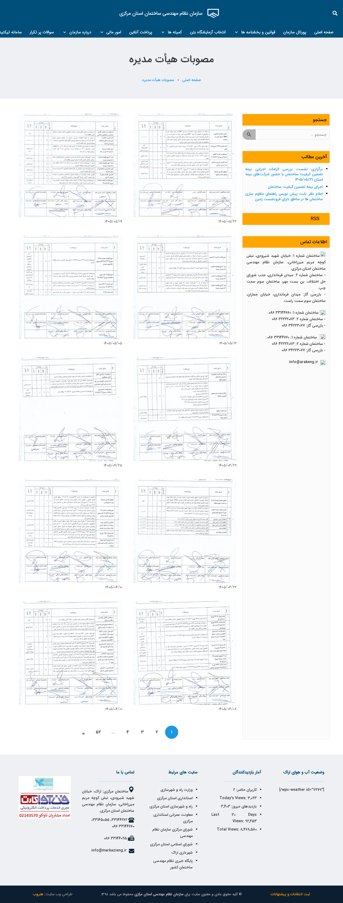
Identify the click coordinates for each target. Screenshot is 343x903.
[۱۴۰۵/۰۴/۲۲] (185, 531)
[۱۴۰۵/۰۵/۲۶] (185, 165)
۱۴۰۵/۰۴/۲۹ (228, 465)
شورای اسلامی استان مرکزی (171, 844)
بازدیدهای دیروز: (243, 806)
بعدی (83, 732)
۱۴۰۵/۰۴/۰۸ (228, 709)
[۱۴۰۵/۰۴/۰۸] (185, 653)
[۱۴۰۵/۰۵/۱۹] (70, 165)
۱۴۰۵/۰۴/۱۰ (113, 587)
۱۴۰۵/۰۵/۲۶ (227, 221)
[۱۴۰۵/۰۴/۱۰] (70, 531)
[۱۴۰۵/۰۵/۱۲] (185, 287)
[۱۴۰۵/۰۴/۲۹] (185, 409)
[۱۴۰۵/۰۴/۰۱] (70, 653)
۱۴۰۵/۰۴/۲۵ (113, 465)
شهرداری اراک (182, 853)
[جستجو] (335, 13)
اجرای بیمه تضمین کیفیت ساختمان (295, 187)
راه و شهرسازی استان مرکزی (171, 806)
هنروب (38, 894)
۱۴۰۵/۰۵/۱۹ (113, 221)
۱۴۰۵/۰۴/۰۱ (113, 709)
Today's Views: (233, 798)
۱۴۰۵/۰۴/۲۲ (228, 587)
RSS (315, 218)
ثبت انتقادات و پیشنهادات (290, 894)
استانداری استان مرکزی (175, 798)
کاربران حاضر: (246, 790)
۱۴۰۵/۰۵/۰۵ (113, 343)
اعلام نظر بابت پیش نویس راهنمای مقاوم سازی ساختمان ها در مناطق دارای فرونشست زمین (284, 196)
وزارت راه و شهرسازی (176, 790)
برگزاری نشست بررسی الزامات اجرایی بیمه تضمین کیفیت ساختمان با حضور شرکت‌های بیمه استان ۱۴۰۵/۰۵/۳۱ (284, 174)
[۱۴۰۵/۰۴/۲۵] (70, 409)
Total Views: (228, 829)
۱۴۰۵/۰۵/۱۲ (228, 343)
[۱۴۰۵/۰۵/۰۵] (70, 287)
